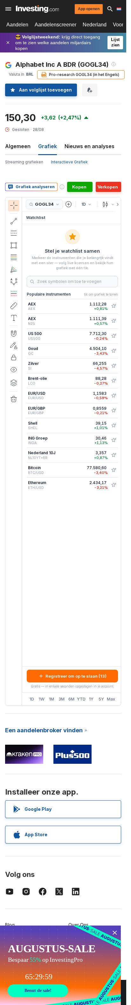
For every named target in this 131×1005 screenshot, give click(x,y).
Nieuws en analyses (89, 146)
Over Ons (78, 924)
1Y (91, 698)
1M (51, 698)
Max (111, 698)
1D (32, 698)
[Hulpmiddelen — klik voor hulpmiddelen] (13, 305)
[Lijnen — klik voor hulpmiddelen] (13, 221)
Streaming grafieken (24, 162)
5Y (101, 698)
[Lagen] (13, 382)
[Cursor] (13, 205)
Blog (10, 924)
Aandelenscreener (55, 24)
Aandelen (17, 24)
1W (42, 698)
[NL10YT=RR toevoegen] (113, 455)
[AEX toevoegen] (113, 306)
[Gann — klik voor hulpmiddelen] (13, 269)
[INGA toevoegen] (113, 440)
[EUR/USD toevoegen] (113, 395)
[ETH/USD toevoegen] (113, 485)
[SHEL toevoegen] (113, 425)
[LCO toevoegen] (113, 380)
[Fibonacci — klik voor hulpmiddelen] (13, 257)
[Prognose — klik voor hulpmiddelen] (13, 293)
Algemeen (18, 146)
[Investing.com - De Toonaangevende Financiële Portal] (37, 9)
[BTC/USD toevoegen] (113, 470)
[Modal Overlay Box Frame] (60, 965)
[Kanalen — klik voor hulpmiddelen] (13, 233)
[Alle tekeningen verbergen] (13, 369)
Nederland (95, 24)
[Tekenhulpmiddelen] (24, 451)
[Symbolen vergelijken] (68, 204)
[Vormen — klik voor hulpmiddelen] (13, 245)
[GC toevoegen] (113, 350)
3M (62, 698)
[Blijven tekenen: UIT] (13, 345)
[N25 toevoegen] (113, 321)
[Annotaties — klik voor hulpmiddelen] (13, 318)
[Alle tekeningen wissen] (13, 399)
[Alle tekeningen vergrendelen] (13, 357)
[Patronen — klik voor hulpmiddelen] (13, 281)
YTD (81, 698)
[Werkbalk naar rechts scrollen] (116, 204)
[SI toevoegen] (113, 365)
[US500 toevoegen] (113, 336)
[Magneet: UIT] (13, 333)
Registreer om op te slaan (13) (76, 676)
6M (71, 698)
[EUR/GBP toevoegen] (113, 410)
